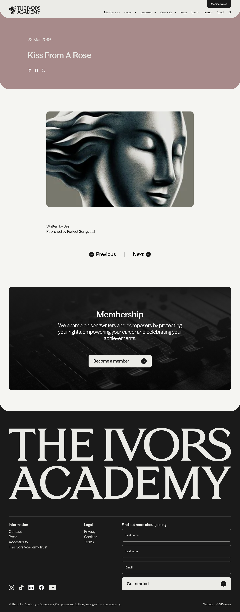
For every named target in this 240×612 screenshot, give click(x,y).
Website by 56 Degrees (217, 604)
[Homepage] (24, 10)
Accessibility (18, 542)
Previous (106, 254)
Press (13, 537)
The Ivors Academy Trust (28, 547)
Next (138, 254)
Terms (89, 542)
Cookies (90, 537)
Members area (219, 4)
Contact (15, 531)
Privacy (90, 531)
